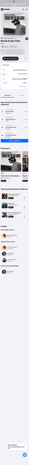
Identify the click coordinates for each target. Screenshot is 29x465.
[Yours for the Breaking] (4, 214)
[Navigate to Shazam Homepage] (5, 9)
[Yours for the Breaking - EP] (11, 166)
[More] (24, 198)
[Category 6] (4, 205)
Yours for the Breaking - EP (17, 53)
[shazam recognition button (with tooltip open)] (25, 455)
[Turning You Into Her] (4, 196)
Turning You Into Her (14, 194)
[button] (27, 1)
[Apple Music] (3, 181)
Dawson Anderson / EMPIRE (15, 52)
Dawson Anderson (13, 195)
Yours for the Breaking (14, 212)
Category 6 (11, 203)
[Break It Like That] (26, 38)
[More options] (25, 58)
